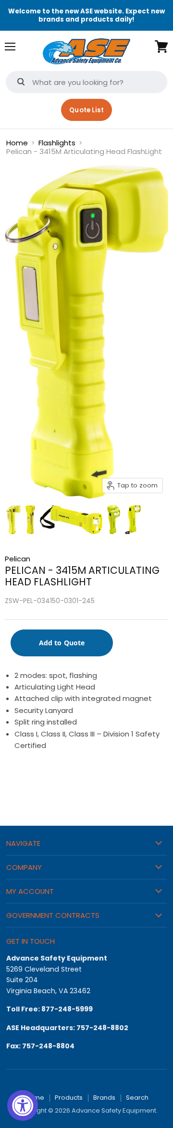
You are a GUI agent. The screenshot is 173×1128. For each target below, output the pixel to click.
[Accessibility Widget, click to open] (22, 1105)
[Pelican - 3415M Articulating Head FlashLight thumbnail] (13, 519)
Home (17, 143)
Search (137, 1097)
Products (69, 1097)
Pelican (17, 559)
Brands (104, 1097)
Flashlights (56, 143)
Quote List (86, 110)
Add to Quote (62, 642)
